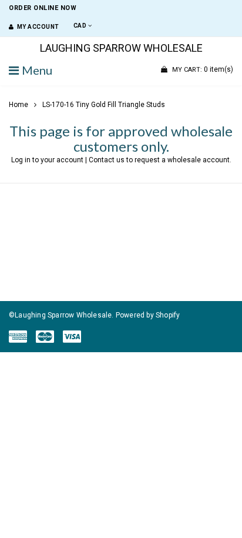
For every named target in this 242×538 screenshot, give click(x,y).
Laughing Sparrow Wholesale (121, 48)
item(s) (202, 69)
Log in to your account (47, 160)
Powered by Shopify (148, 315)
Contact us (107, 160)
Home (18, 105)
